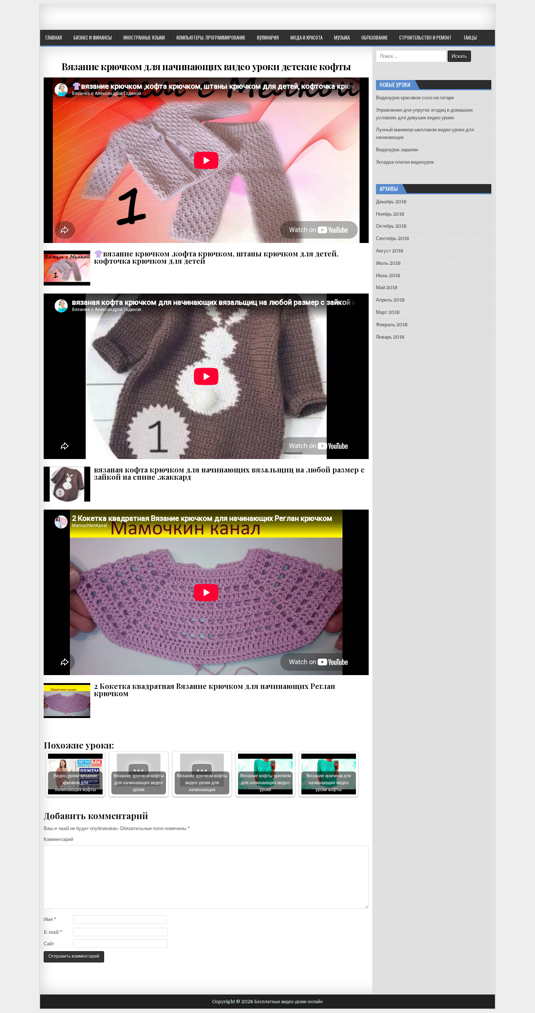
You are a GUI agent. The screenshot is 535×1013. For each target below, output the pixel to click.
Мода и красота (306, 37)
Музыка (342, 37)
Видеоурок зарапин (397, 149)
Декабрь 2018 (391, 201)
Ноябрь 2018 (390, 214)
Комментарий (58, 839)
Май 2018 (386, 287)
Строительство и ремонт (425, 37)
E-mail (53, 932)
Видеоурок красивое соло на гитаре (415, 97)
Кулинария (268, 37)
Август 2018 (389, 251)
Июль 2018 (388, 263)
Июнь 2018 (388, 275)
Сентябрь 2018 (392, 238)
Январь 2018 (390, 337)
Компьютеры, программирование (211, 37)
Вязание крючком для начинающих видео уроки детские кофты (206, 66)
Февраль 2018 (392, 324)
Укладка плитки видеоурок (405, 162)
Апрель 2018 (390, 300)
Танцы (470, 37)
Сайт (49, 943)
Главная (53, 37)
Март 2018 (388, 312)
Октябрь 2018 (391, 226)
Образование (374, 37)
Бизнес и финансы (93, 37)
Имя (50, 919)
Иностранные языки (144, 37)
